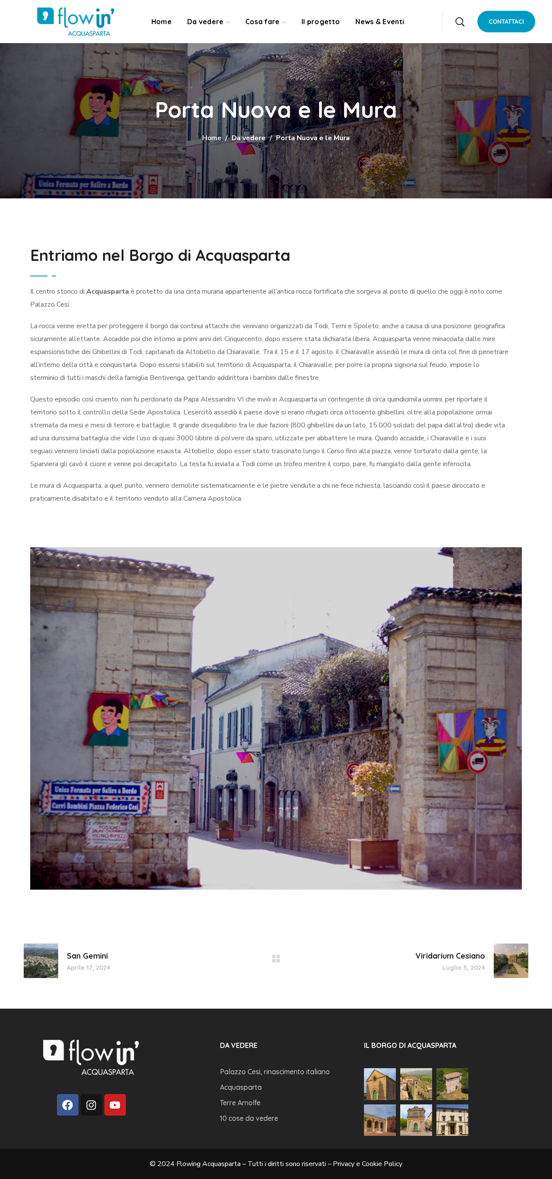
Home (211, 138)
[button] (459, 21)
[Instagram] (91, 1105)
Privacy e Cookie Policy (367, 1164)
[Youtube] (115, 1105)
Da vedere (249, 138)
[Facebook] (67, 1105)
